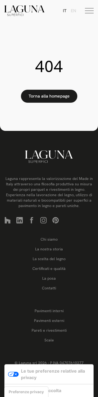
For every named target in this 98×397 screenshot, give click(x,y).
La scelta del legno (49, 258)
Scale (49, 340)
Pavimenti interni (49, 310)
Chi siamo (49, 239)
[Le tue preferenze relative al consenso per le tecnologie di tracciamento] (26, 392)
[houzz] (7, 220)
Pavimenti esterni (49, 320)
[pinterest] (55, 220)
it (64, 11)
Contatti (49, 288)
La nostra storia (49, 249)
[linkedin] (19, 220)
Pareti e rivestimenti (49, 330)
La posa (49, 278)
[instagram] (43, 220)
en (73, 11)
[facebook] (31, 220)
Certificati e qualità (49, 268)
